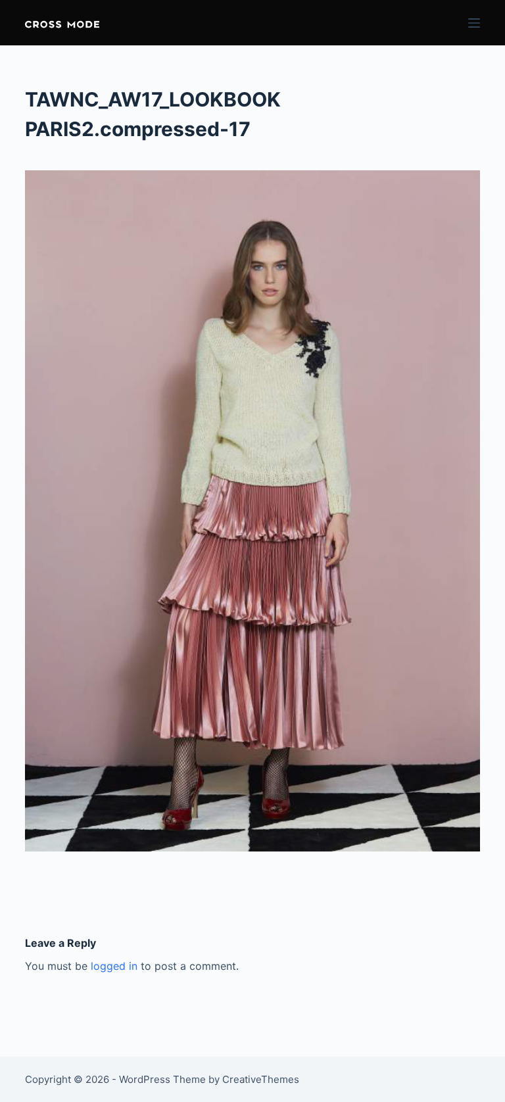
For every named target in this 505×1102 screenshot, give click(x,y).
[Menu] (474, 23)
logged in (114, 965)
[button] (62, 22)
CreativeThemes (260, 1079)
